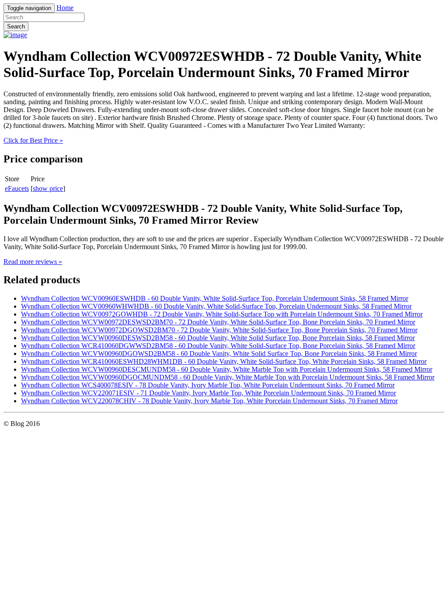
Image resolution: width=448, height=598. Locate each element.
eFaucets (17, 188)
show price (48, 188)
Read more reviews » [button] (33, 261)
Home (65, 7)
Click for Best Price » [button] (33, 140)
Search (16, 26)
